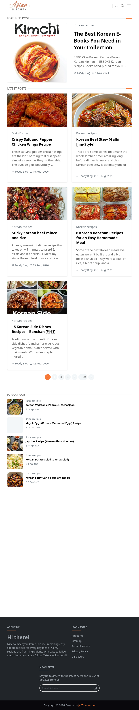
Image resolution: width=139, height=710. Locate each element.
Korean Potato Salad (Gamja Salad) (47, 459)
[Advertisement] (34, 549)
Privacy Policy (80, 651)
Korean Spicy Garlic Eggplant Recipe (48, 477)
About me (77, 635)
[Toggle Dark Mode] (116, 6)
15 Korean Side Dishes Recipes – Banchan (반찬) (33, 329)
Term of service (81, 646)
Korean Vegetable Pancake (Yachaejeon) (50, 405)
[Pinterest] (109, 6)
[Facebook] (103, 6)
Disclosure (78, 656)
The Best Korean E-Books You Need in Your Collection (97, 40)
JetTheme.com (87, 705)
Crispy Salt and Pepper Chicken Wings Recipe (32, 142)
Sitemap (77, 641)
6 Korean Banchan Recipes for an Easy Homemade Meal (99, 237)
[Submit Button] (95, 688)
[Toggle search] (122, 6)
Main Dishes (20, 133)
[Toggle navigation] (129, 6)
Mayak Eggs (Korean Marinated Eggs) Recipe (53, 423)
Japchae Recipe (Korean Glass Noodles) (50, 441)
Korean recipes (84, 25)
